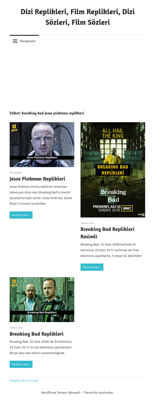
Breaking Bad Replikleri (37, 333)
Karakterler (16, 172)
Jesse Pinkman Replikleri (37, 178)
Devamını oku (20, 215)
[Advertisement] (77, 75)
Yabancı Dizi (87, 223)
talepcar (15, 380)
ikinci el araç (30, 380)
